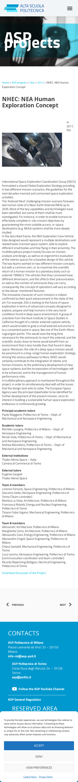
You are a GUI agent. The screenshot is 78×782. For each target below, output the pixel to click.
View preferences (39, 767)
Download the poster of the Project (24, 573)
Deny (39, 756)
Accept (39, 745)
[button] (70, 8)
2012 (40, 83)
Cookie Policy (30, 777)
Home (5, 83)
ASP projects (19, 83)
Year (32, 83)
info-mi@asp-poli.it (22, 656)
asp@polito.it (21, 677)
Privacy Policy (46, 777)
